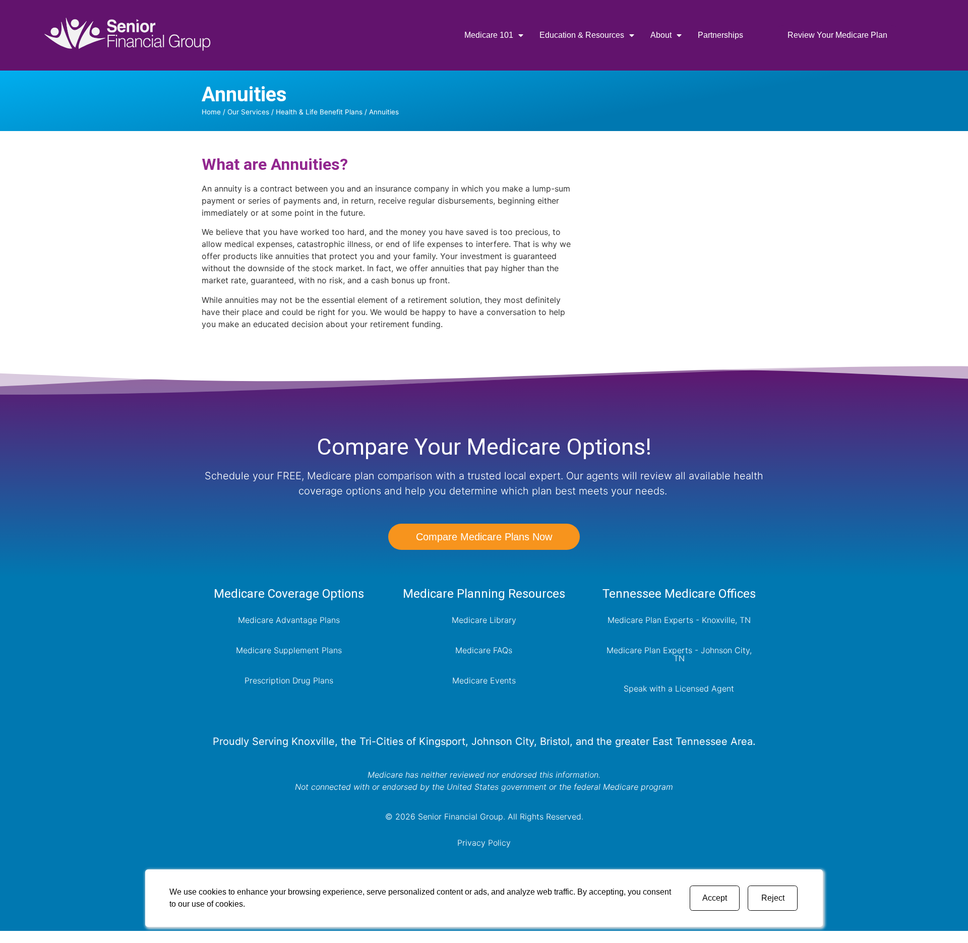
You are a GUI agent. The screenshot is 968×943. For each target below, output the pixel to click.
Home (211, 112)
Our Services (248, 112)
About (661, 35)
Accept (714, 898)
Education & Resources (581, 35)
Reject (772, 898)
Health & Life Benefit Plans (319, 112)
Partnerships (720, 35)
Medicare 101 (488, 35)
